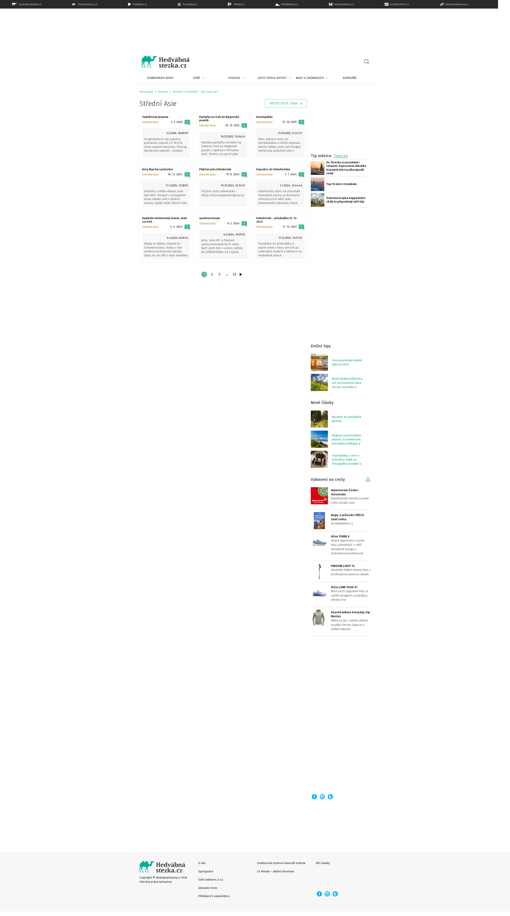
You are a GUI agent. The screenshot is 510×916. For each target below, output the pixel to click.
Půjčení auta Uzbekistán (215, 169)
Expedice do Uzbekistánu (273, 169)
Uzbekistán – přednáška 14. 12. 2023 (276, 220)
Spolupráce (205, 871)
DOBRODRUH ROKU (160, 78)
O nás (201, 863)
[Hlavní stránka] (162, 62)
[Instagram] (322, 796)
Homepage (146, 91)
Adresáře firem (207, 888)
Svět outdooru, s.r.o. (211, 879)
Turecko (340, 155)
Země (196, 78)
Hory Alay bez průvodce (157, 169)
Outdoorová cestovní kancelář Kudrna (281, 863)
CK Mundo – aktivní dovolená (275, 871)
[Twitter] (330, 796)
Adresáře (350, 78)
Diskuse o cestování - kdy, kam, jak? (195, 91)
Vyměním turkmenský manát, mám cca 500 (164, 220)
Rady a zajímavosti (310, 78)
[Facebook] (314, 796)
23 (234, 274)
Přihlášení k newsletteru (214, 896)
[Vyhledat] (367, 62)
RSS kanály (323, 863)
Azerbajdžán (264, 117)
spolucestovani (209, 218)
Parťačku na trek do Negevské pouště (219, 118)
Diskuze (234, 78)
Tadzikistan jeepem (155, 117)
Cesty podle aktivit (272, 78)
